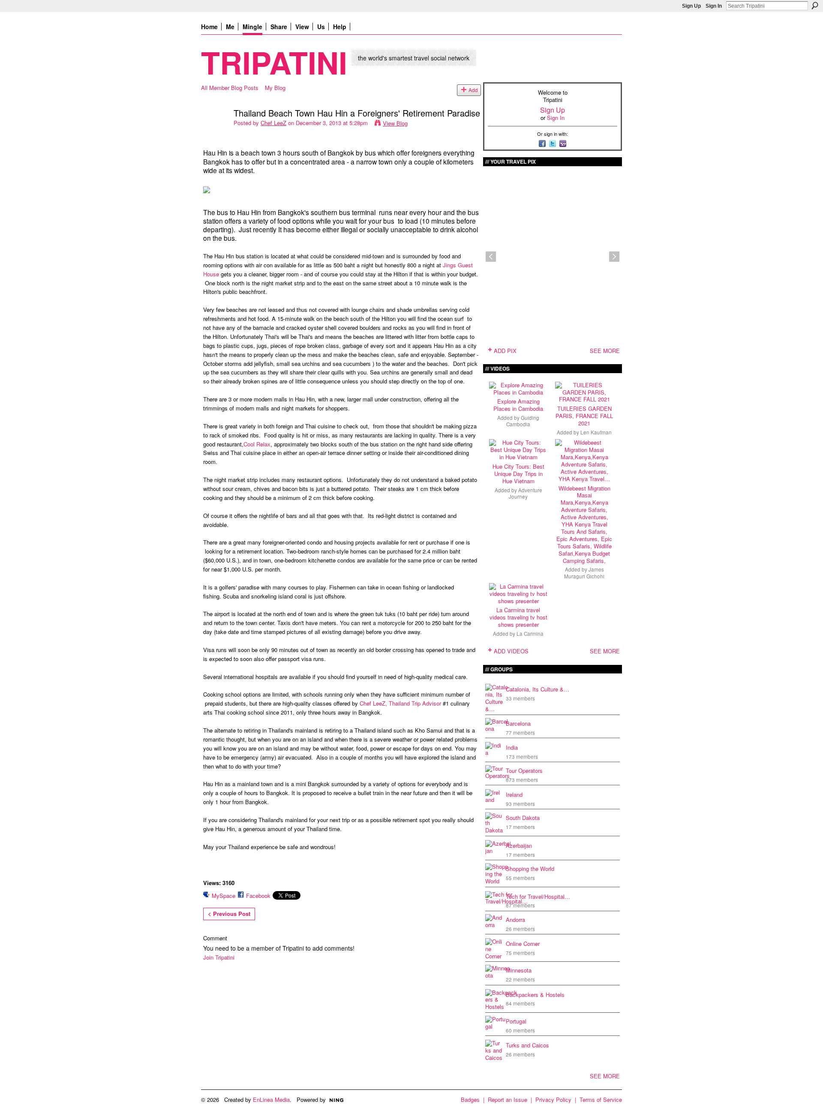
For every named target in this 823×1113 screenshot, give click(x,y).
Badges (470, 1099)
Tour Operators (524, 770)
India (512, 747)
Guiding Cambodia (522, 421)
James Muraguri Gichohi (584, 572)
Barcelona (518, 723)
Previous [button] (491, 256)
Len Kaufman (596, 432)
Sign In (714, 6)
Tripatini (274, 62)
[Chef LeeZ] (214, 131)
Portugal (516, 1021)
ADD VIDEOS (511, 651)
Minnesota (519, 970)
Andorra (515, 920)
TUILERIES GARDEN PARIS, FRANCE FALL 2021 (584, 415)
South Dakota (523, 818)
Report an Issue (507, 1099)
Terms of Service (601, 1099)
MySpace (223, 896)
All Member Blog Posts (229, 88)
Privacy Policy (553, 1099)
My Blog (275, 88)
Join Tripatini (218, 957)
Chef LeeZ (273, 123)
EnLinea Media (271, 1099)
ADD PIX (505, 351)
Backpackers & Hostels (535, 994)
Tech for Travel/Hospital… (538, 896)
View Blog (395, 123)
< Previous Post (229, 914)
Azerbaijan (519, 845)
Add (473, 90)
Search (814, 5)
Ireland (514, 794)
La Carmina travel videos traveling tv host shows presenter (518, 617)
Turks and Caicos (527, 1045)
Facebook (258, 896)
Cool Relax (256, 444)
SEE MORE (605, 351)
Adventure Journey (525, 493)
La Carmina (530, 633)
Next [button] (614, 256)
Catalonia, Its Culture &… (537, 689)
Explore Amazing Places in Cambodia (518, 405)
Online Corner (523, 943)
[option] (553, 256)
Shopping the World (530, 869)
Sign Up (691, 6)
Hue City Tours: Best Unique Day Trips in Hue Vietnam (518, 473)
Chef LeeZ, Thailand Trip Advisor (400, 703)
